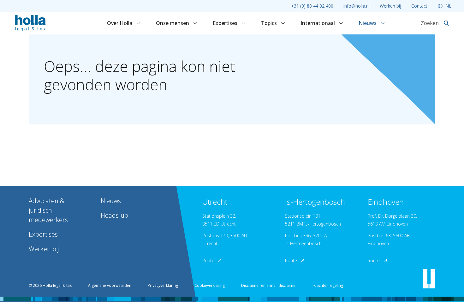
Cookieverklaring (209, 285)
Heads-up (114, 215)
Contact (419, 6)
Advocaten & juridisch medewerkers (48, 210)
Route (208, 260)
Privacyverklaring (163, 285)
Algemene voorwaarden (109, 285)
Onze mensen (173, 23)
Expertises (226, 23)
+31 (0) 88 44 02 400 (312, 6)
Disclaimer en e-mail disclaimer (269, 285)
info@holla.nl (356, 6)
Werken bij (390, 6)
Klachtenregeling (328, 285)
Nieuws (368, 23)
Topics (269, 23)
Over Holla (120, 23)
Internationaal (318, 23)
